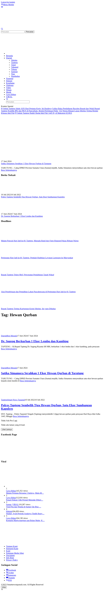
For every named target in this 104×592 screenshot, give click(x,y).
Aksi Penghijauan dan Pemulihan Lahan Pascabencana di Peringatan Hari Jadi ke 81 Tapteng (38, 292)
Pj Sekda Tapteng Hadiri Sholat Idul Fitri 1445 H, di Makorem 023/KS (43, 113)
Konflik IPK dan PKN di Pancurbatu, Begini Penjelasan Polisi (33, 111)
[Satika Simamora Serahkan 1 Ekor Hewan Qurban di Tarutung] (41, 159)
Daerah (4, 336)
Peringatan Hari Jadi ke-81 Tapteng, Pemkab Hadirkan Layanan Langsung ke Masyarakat (37, 258)
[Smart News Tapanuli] (20, 27)
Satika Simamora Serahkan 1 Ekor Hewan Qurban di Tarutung (26, 163)
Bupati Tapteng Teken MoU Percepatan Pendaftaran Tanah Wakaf (27, 275)
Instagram (12, 575)
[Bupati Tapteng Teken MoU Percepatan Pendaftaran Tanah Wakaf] (13, 272)
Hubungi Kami (12, 549)
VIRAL (15, 504)
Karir (8, 551)
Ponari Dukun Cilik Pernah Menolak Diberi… (24, 500)
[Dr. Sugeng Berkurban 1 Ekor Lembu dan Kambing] (13, 212)
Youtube (11, 578)
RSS (10, 580)
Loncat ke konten (8, 2)
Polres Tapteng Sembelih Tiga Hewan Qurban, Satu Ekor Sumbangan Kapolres (33, 197)
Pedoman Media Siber (15, 553)
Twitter (11, 573)
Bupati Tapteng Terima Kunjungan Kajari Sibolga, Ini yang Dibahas (28, 309)
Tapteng (4, 400)
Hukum (9, 511)
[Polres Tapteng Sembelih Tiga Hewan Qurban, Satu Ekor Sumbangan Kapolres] (13, 192)
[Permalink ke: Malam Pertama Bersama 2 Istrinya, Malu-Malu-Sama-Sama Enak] (25, 486)
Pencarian (29, 32)
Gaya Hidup (11, 491)
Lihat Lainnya (7, 429)
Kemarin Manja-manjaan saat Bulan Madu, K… (25, 520)
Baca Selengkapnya (9, 170)
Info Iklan (10, 558)
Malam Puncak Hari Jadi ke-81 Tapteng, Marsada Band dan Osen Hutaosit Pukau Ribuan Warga (40, 241)
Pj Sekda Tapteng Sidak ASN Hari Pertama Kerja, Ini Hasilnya (26, 108)
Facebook (12, 570)
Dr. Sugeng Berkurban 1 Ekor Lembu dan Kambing (22, 216)
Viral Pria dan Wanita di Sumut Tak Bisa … (23, 507)
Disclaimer (10, 555)
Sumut (8, 504)
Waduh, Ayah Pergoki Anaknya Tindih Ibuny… (25, 514)
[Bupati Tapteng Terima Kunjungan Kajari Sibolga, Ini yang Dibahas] (13, 306)
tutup (4, 587)
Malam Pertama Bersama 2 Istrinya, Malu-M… (25, 493)
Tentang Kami (12, 546)
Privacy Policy (12, 560)
